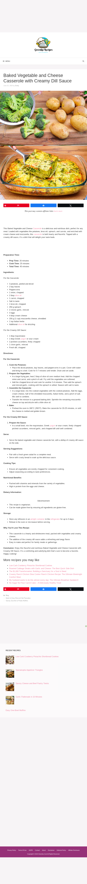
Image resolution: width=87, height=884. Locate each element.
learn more (58, 211)
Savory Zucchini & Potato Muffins (17, 601)
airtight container (37, 519)
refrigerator (55, 519)
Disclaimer (51, 850)
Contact (37, 850)
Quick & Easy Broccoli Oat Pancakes (18, 598)
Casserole (37, 228)
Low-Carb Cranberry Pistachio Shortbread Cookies (30, 565)
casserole (38, 234)
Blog (7, 595)
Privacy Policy (11, 850)
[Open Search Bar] (83, 61)
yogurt (23, 339)
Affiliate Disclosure (74, 850)
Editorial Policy (61, 850)
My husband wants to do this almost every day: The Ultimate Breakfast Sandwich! (44, 580)
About (44, 850)
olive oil (18, 295)
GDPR (31, 850)
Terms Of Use (22, 850)
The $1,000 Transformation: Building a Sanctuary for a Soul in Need (37, 571)
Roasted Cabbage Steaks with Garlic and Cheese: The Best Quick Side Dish (41, 568)
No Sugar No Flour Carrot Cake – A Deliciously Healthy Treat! (35, 583)
